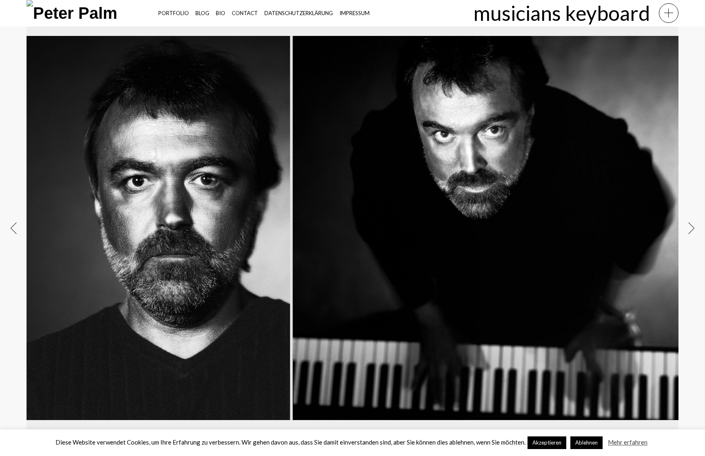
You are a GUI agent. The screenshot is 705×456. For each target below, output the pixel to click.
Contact (245, 13)
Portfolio (173, 13)
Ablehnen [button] (586, 442)
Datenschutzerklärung (298, 13)
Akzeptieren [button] (546, 442)
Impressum (354, 13)
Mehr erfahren (627, 442)
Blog (202, 13)
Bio (220, 13)
